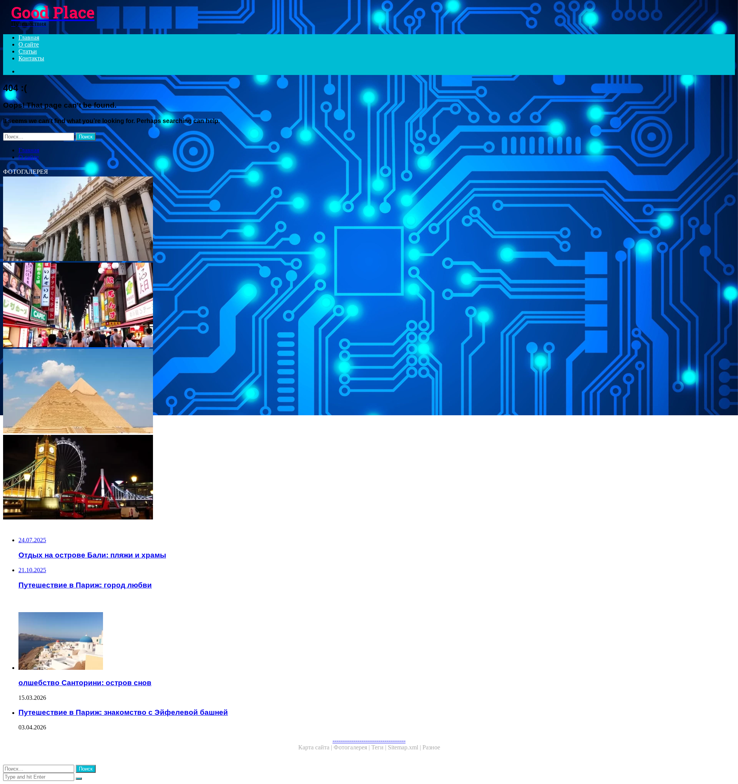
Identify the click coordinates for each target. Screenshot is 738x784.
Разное (431, 747)
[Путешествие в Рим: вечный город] (233, 219)
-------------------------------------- (369, 740)
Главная (28, 37)
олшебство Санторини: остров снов (84, 683)
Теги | (379, 747)
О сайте (28, 44)
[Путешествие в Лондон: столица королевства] (233, 478)
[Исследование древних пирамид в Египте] (233, 392)
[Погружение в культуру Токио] (233, 306)
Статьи (27, 51)
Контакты (31, 58)
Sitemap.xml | (405, 747)
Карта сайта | (316, 747)
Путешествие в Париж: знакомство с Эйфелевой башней (123, 712)
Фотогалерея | (352, 747)
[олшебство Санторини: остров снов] (241, 641)
